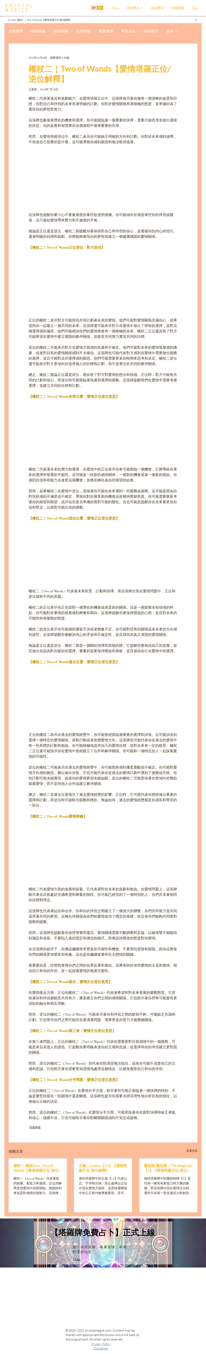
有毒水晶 (128, 31)
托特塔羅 (83, 31)
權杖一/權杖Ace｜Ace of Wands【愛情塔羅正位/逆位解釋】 (36, 1168)
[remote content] (103, 178)
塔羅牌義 (38, 31)
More (76, 1259)
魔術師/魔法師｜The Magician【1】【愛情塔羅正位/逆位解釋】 (168, 1168)
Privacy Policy (101, 1344)
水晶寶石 (151, 31)
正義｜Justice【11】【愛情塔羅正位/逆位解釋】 (103, 1167)
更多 (169, 31)
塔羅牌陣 (61, 31)
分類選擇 (15, 31)
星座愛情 (106, 31)
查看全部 (192, 1151)
